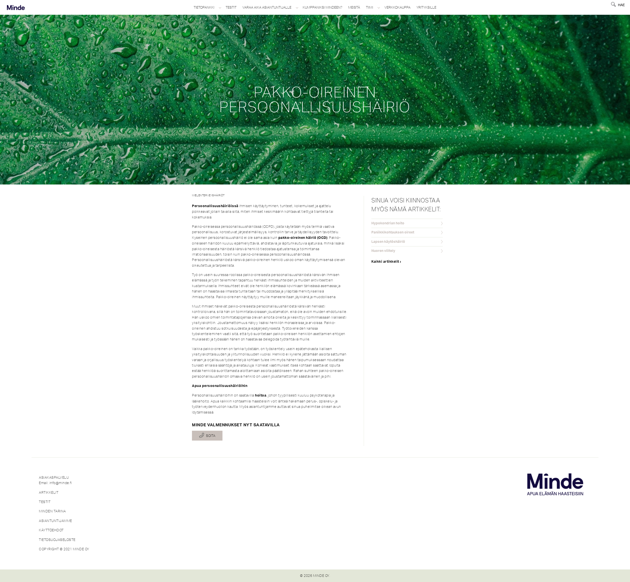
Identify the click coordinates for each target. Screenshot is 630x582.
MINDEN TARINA (52, 511)
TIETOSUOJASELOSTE (57, 539)
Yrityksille (426, 7)
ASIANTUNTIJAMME (55, 521)
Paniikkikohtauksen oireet (392, 232)
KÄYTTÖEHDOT (51, 530)
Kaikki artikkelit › (386, 261)
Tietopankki (204, 7)
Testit (231, 7)
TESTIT (44, 502)
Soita (210, 435)
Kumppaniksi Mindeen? (322, 7)
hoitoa (260, 395)
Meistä (354, 7)
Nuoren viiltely (383, 251)
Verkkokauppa (397, 7)
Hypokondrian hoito (387, 223)
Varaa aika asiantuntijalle (266, 7)
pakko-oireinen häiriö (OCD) (303, 238)
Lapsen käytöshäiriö (388, 242)
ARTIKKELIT (48, 492)
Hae (621, 5)
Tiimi (369, 7)
